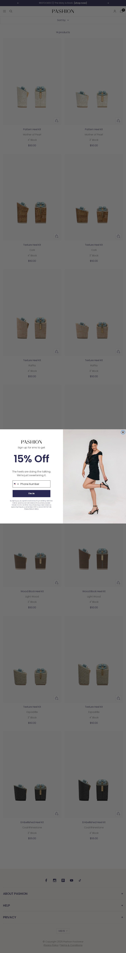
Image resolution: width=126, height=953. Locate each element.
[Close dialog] (123, 432)
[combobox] (16, 484)
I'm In (31, 493)
